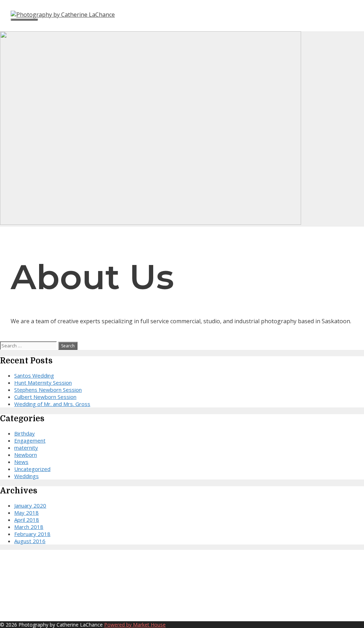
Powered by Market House (135, 624)
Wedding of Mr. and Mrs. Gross (52, 403)
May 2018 (26, 512)
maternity (26, 447)
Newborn (25, 454)
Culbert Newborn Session (45, 396)
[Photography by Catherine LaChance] (63, 14)
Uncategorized (32, 468)
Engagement (30, 440)
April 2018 (26, 519)
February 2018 (32, 533)
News (21, 461)
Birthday (24, 433)
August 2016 (30, 541)
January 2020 (30, 505)
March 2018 (28, 526)
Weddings (26, 476)
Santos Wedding (34, 375)
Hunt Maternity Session (43, 382)
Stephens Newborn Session (48, 389)
